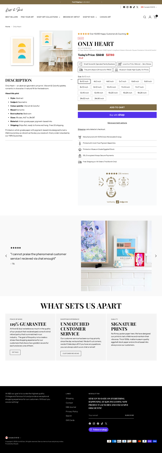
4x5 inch (97, 81)
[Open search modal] (144, 17)
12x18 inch (98, 93)
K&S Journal (71, 407)
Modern (122, 50)
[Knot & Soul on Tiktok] (134, 7)
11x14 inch (125, 87)
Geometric (99, 50)
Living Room (116, 50)
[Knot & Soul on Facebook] (124, 7)
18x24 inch (142, 93)
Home (7, 27)
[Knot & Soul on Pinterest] (131, 7)
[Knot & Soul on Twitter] (137, 7)
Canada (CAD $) (149, 7)
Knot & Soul (21, 441)
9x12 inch (97, 87)
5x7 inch (122, 81)
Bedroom (92, 50)
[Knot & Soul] (14, 10)
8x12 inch (84, 87)
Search (69, 416)
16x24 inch (127, 93)
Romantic (129, 50)
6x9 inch (148, 81)
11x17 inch (139, 87)
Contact (69, 403)
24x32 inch (84, 98)
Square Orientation (138, 50)
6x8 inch (135, 81)
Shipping (81, 129)
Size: (84, 76)
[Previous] (60, 2)
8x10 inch (84, 81)
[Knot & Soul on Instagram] (127, 7)
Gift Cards (70, 420)
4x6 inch (110, 81)
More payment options (117, 123)
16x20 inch (113, 93)
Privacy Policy (72, 411)
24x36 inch (99, 98)
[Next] (101, 2)
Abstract (86, 50)
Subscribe (129, 415)
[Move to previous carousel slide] (6, 256)
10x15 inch (111, 87)
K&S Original (107, 50)
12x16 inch (84, 93)
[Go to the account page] (150, 17)
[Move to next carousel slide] (155, 256)
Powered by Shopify (11, 444)
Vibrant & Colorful (150, 50)
